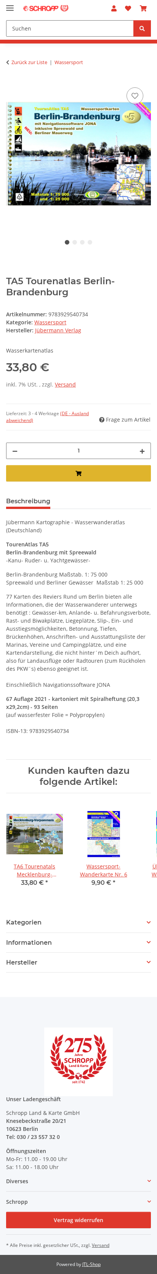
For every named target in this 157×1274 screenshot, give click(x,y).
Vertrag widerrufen (78, 1220)
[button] (114, 8)
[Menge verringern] (14, 451)
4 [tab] (90, 242)
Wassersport (50, 322)
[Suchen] (142, 28)
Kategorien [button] (24, 922)
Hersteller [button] (21, 962)
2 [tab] (74, 242)
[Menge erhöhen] (142, 451)
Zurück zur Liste (29, 62)
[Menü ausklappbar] (10, 5)
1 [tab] (67, 242)
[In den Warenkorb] (78, 473)
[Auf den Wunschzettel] (135, 95)
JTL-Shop (91, 1264)
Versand (65, 384)
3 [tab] (82, 242)
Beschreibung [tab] (28, 501)
